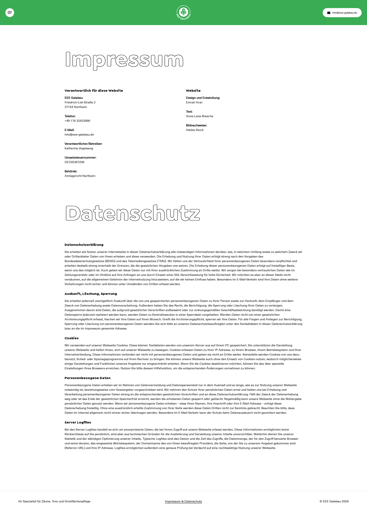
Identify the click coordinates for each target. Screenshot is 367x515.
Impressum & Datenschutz (183, 501)
